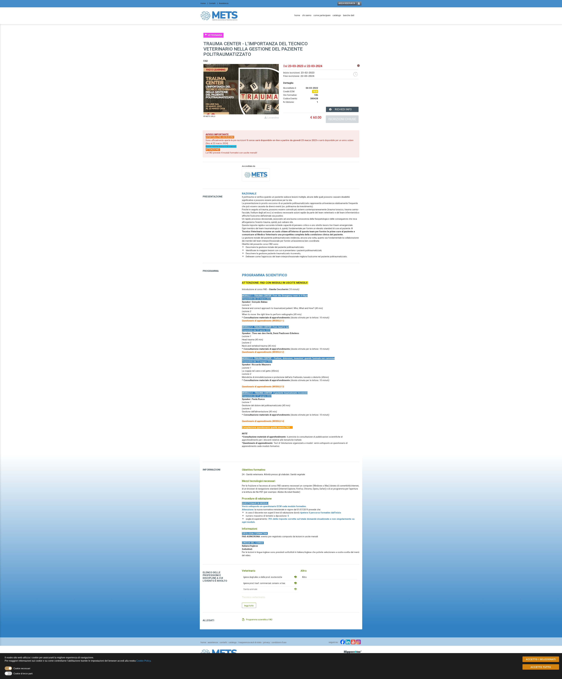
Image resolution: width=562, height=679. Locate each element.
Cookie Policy (143, 661)
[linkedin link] (348, 642)
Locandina (273, 117)
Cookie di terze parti (22, 673)
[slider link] (352, 652)
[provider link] (256, 174)
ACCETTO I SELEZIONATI (541, 659)
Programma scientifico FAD (259, 619)
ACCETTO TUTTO (541, 667)
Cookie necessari (21, 668)
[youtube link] (353, 642)
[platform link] (219, 15)
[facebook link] (342, 642)
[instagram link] (358, 642)
